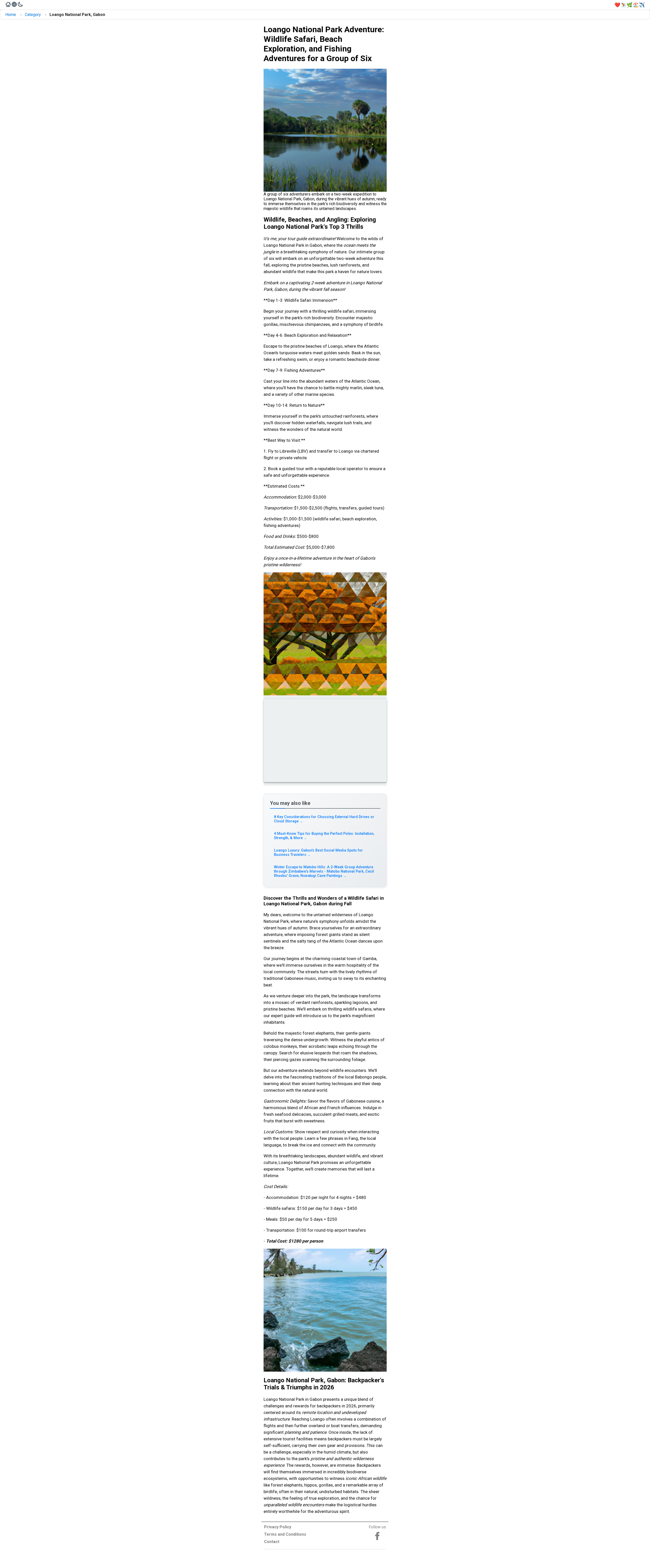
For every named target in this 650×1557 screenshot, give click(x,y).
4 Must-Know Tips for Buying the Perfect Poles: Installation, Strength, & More (324, 835)
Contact (271, 1541)
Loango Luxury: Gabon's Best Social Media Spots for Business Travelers (318, 852)
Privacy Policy (277, 1527)
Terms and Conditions (285, 1534)
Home (10, 14)
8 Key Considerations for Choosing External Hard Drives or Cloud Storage (324, 819)
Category (33, 14)
